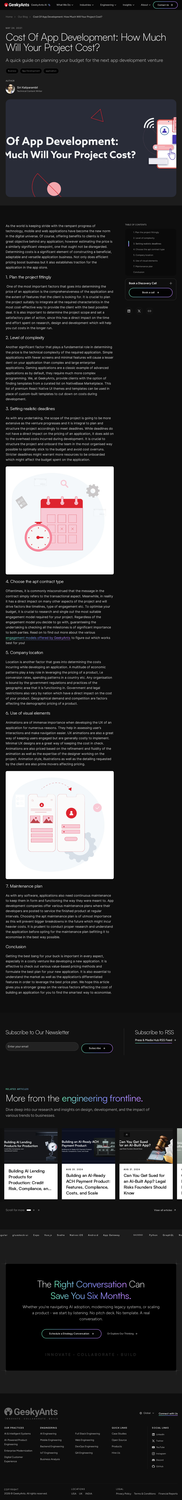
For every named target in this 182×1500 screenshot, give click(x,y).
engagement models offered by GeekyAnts (38, 638)
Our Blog (23, 17)
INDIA (88, 1493)
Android (51, 1235)
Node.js (142, 1235)
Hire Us (116, 1452)
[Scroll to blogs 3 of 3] (39, 1210)
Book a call (148, 292)
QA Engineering (84, 1452)
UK (80, 1493)
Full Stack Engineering (87, 1433)
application (51, 71)
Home (9, 17)
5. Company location (143, 255)
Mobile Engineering (50, 1440)
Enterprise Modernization (18, 1450)
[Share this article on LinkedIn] (129, 311)
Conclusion (138, 272)
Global (147, 1413)
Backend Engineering (52, 1446)
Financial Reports (168, 1493)
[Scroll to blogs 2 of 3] (34, 1210)
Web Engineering (84, 1440)
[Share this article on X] (139, 311)
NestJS (156, 1235)
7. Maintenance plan (143, 266)
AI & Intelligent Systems (17, 1433)
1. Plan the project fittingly (146, 232)
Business (12, 71)
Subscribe (95, 1048)
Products (117, 1446)
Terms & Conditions (145, 1493)
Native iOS (34, 1235)
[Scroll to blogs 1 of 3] (29, 1210)
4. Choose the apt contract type (149, 249)
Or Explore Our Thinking (120, 1333)
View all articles (163, 1210)
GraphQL (126, 1235)
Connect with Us (168, 1413)
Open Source (119, 1440)
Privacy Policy (123, 1493)
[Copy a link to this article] (149, 311)
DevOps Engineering (86, 1446)
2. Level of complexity (143, 238)
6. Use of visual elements (145, 261)
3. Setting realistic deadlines (147, 243)
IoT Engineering (49, 1452)
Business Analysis (50, 1459)
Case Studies (119, 1433)
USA (73, 1493)
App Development (31, 71)
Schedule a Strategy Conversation (69, 1333)
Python (111, 1235)
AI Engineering (48, 1433)
